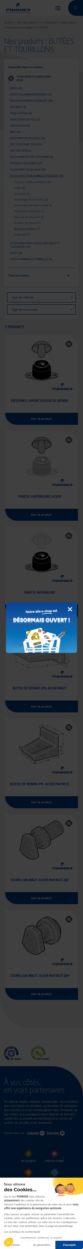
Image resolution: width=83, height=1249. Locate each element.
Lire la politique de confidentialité (22, 1232)
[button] (8, 1242)
